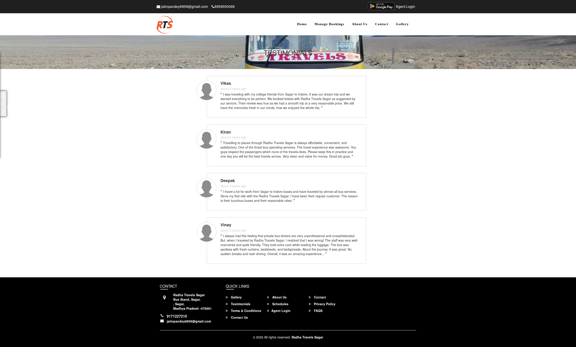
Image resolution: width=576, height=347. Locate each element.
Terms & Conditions (245, 310)
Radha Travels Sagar (307, 337)
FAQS (317, 310)
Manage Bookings (329, 24)
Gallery (402, 24)
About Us (359, 24)
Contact (381, 24)
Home (302, 24)
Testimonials (240, 304)
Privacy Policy (324, 304)
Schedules (279, 304)
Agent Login (405, 6)
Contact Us (239, 317)
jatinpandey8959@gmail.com (184, 6)
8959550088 (224, 6)
